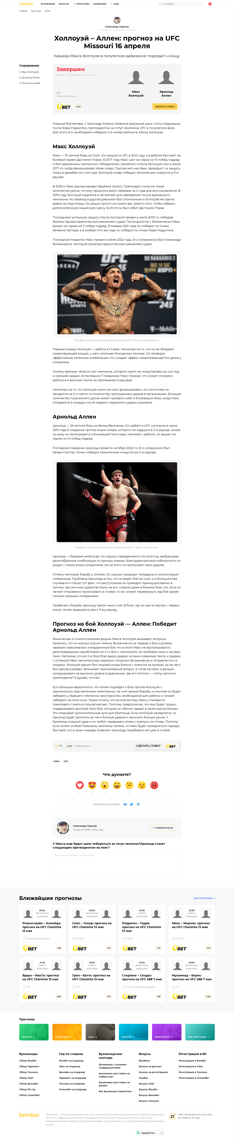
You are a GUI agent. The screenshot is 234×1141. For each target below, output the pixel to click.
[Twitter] (131, 804)
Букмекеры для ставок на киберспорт (114, 1075)
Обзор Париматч (29, 1066)
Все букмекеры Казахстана (115, 1091)
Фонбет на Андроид (71, 1060)
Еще (116, 4)
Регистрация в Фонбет (192, 1060)
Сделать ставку (165, 106)
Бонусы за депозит (150, 1066)
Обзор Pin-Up (27, 1089)
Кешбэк (143, 1078)
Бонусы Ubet (146, 1083)
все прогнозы (203, 898)
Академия (99, 4)
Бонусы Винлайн (149, 1095)
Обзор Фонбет (28, 1060)
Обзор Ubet (26, 1078)
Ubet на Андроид (69, 1066)
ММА (47, 11)
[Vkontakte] (125, 804)
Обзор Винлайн (28, 1083)
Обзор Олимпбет (29, 1095)
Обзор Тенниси (28, 1072)
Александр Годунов (117, 26)
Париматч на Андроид (72, 1078)
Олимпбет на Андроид (73, 1089)
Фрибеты (144, 1060)
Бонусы (64, 4)
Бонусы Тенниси (149, 1100)
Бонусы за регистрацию (153, 1072)
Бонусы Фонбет (148, 1089)
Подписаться (164, 828)
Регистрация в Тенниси (193, 1072)
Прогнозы (82, 4)
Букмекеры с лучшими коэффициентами (112, 1066)
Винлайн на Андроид (72, 1072)
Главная (23, 11)
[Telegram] (138, 804)
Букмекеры (48, 4)
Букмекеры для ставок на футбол (114, 1084)
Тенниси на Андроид (72, 1083)
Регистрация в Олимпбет (194, 1078)
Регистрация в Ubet (191, 1066)
